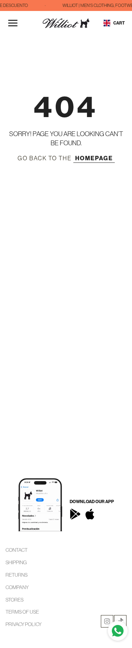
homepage (94, 158)
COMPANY (17, 587)
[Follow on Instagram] (107, 621)
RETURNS (16, 575)
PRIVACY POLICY (23, 624)
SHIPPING (16, 562)
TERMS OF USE (22, 612)
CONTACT (16, 550)
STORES (14, 600)
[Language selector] (106, 23)
